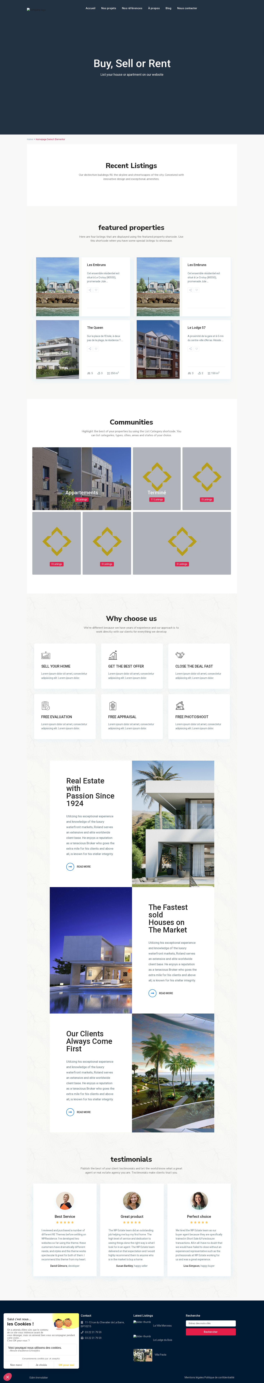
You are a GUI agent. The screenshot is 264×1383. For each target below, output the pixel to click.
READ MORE (84, 866)
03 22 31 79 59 (93, 1332)
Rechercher (211, 1331)
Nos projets (108, 8)
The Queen (95, 327)
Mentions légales (194, 1377)
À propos (154, 8)
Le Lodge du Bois (162, 1340)
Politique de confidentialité (219, 1377)
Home (30, 139)
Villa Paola (160, 1354)
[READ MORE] (70, 867)
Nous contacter (187, 8)
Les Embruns (96, 265)
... (107, 281)
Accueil (90, 8)
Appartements (81, 493)
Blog (168, 8)
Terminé (156, 493)
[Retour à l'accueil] (36, 10)
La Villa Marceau (162, 1325)
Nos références (132, 8)
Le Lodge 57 (196, 327)
